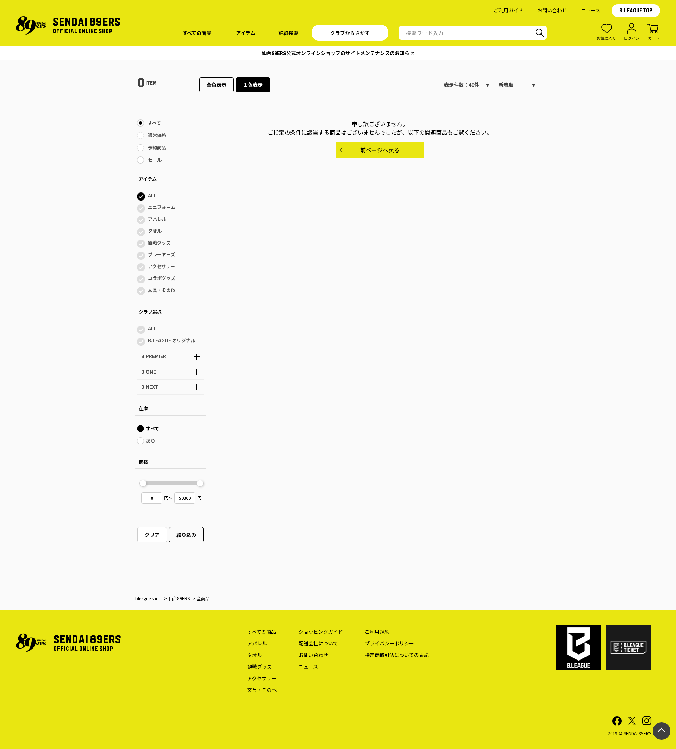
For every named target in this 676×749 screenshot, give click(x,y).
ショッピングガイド (321, 631)
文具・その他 (161, 290)
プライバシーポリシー (389, 643)
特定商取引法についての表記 (397, 654)
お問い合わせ (552, 10)
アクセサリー (161, 266)
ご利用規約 (377, 631)
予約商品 (157, 147)
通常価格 (157, 135)
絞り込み (186, 534)
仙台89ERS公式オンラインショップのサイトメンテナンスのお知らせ (338, 52)
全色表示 (216, 84)
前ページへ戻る (380, 150)
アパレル (157, 219)
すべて (154, 122)
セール (155, 159)
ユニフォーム (161, 207)
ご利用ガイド (508, 10)
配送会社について (318, 643)
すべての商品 (261, 631)
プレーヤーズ (161, 254)
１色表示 (253, 84)
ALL (152, 195)
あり (150, 440)
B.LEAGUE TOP (635, 10)
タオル (155, 230)
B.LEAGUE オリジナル (171, 340)
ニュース (590, 10)
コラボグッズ (161, 278)
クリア (152, 534)
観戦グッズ (159, 242)
